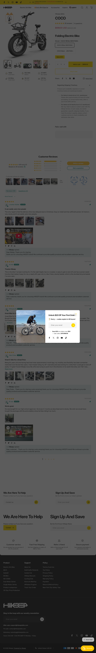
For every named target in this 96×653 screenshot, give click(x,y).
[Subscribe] (73, 325)
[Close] (76, 314)
